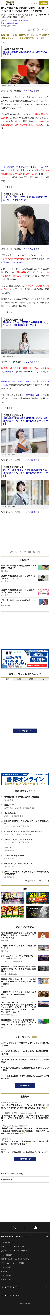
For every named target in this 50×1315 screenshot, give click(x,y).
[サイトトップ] (10, 3)
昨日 (19, 679)
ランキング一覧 (24, 730)
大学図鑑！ (8, 371)
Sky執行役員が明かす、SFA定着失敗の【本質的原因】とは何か (25, 1052)
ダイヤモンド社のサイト (10, 1287)
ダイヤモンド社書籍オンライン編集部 (15, 20)
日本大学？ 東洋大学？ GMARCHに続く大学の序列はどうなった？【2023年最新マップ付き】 (25, 420)
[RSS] (35, 1227)
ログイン (34, 3)
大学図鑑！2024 (33, 394)
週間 (31, 679)
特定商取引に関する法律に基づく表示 (15, 1259)
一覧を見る (25, 1085)
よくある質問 (6, 1267)
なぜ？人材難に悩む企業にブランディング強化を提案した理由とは (25, 1044)
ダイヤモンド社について (10, 1295)
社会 (2, 23)
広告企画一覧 (6, 1179)
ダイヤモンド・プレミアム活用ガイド (15, 1250)
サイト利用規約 (6, 1255)
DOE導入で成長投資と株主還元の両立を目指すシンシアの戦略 (25, 1068)
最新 (7, 679)
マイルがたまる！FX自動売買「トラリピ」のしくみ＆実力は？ (25, 1060)
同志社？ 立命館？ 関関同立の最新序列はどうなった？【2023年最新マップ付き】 (25, 324)
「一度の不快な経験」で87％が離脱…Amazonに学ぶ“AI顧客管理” (25, 1077)
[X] (14, 1227)
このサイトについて (8, 1242)
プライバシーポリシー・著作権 (12, 1263)
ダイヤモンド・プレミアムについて (14, 1246)
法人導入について (7, 1279)
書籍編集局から (12, 23)
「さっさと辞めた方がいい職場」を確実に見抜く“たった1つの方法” (25, 198)
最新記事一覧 (25, 1159)
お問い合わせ (6, 1275)
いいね (43, 679)
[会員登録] (43, 3)
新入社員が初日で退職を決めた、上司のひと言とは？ (25, 53)
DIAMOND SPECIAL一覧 (12, 1173)
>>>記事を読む (8, 187)
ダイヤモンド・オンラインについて (15, 1236)
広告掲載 (4, 1271)
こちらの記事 (29, 90)
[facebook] (25, 1227)
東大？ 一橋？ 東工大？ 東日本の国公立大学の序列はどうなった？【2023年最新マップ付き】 (25, 472)
